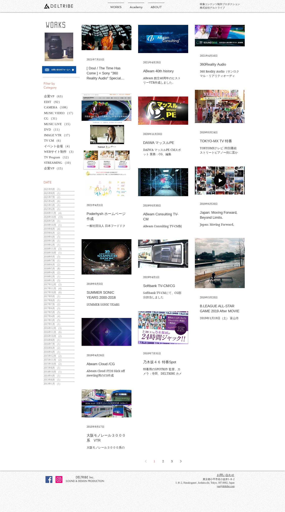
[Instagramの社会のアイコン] (58, 479)
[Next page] (180, 461)
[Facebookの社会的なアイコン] (48, 479)
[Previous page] (145, 461)
